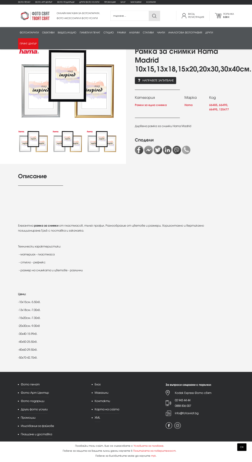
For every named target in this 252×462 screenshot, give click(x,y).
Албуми (134, 32)
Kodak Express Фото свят (193, 392)
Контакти (151, 2)
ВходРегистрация (196, 15)
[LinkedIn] (167, 150)
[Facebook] (139, 150)
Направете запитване (158, 80)
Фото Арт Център (43, 2)
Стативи (148, 32)
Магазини (136, 2)
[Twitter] (158, 150)
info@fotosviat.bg (187, 413)
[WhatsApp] (186, 150)
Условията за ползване (148, 445)
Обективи (48, 32)
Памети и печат (90, 32)
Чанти (161, 32)
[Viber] (176, 150)
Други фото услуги (89, 2)
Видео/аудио (67, 32)
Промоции (110, 2)
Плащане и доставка (36, 434)
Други (209, 32)
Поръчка (228, 15)
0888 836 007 (183, 405)
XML (97, 417)
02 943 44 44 (182, 400)
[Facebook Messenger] (148, 150)
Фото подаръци (65, 2)
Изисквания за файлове (37, 425)
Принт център (28, 43)
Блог (123, 2)
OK (242, 447)
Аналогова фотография (185, 32)
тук (153, 455)
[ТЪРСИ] (154, 16)
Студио (108, 32)
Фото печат (24, 2)
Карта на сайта (107, 409)
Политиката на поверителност (154, 450)
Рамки (121, 32)
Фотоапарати (29, 32)
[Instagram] (177, 425)
